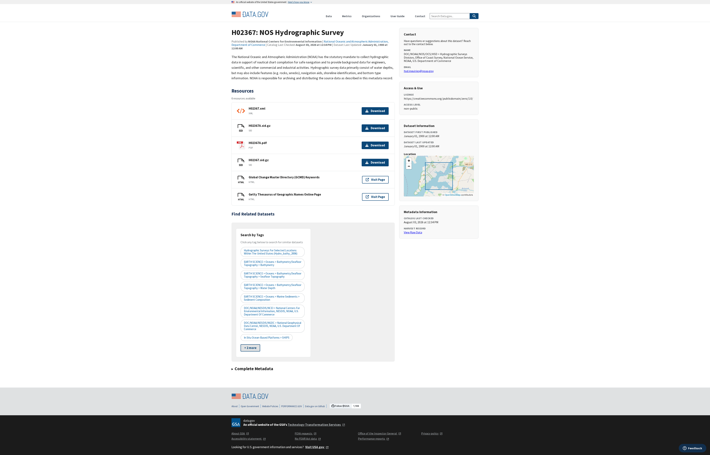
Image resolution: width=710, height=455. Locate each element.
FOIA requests (304, 433)
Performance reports (372, 438)
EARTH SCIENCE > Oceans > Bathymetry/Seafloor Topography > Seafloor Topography (272, 275)
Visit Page (378, 180)
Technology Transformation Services (314, 425)
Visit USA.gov (315, 447)
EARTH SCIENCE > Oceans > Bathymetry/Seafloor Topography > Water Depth (272, 286)
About (234, 406)
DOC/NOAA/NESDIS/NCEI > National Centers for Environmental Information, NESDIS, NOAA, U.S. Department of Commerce (272, 311)
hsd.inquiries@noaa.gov (419, 71)
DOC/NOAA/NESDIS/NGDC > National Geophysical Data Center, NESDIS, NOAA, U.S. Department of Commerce (272, 326)
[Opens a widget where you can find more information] (692, 448)
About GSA (238, 433)
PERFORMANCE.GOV (291, 406)
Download (378, 111)
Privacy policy (430, 433)
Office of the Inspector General (378, 433)
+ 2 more (250, 348)
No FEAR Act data (306, 438)
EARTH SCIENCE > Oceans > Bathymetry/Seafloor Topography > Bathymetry (272, 263)
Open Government (250, 406)
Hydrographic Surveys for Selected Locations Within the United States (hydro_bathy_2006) (270, 252)
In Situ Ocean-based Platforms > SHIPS (266, 337)
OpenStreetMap (453, 194)
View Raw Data (413, 232)
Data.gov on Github (315, 406)
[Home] (249, 14)
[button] (409, 161)
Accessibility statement (246, 438)
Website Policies (270, 406)
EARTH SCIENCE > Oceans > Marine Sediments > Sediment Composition (272, 298)
